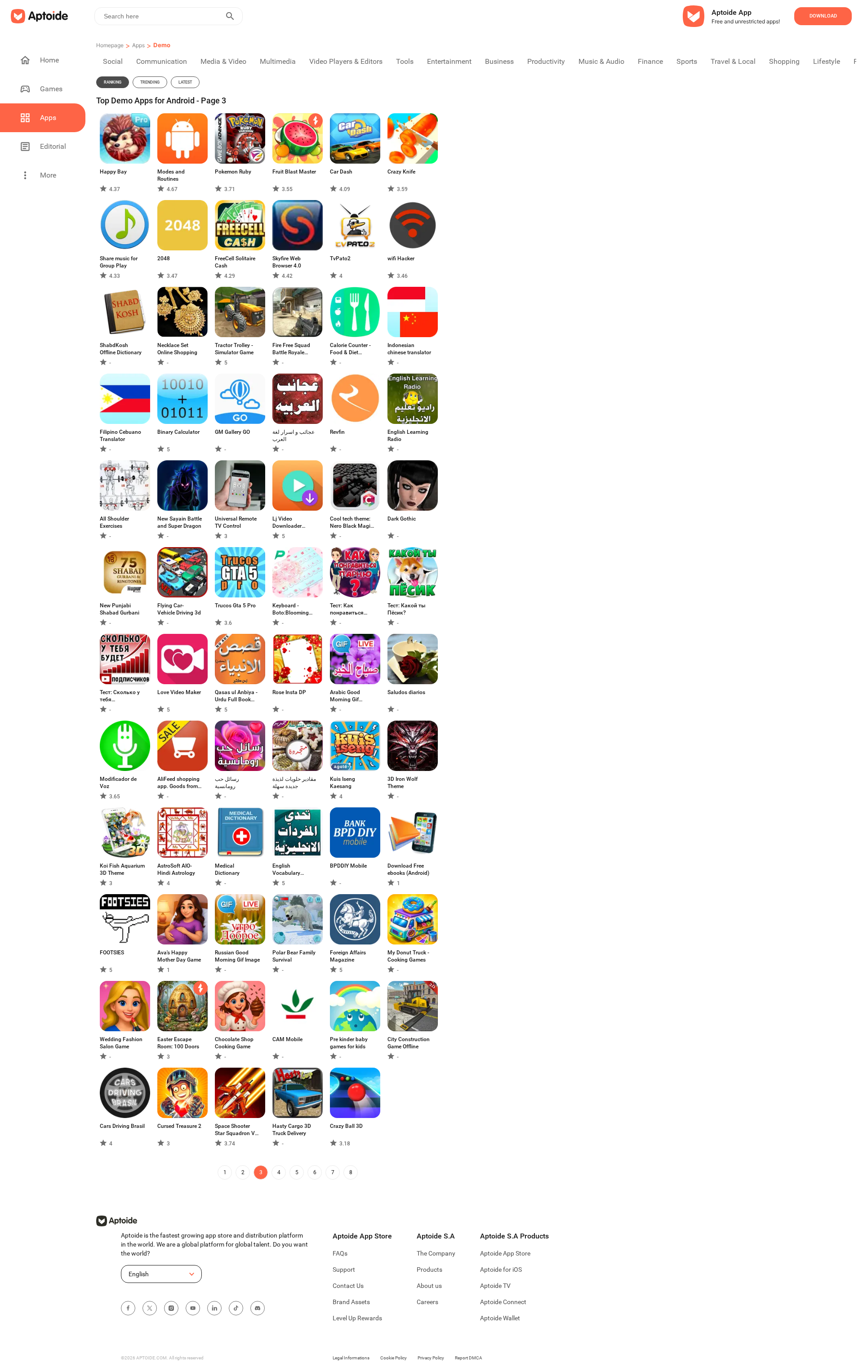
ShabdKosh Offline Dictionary (121, 349)
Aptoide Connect (503, 1301)
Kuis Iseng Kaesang (342, 782)
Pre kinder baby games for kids (349, 1043)
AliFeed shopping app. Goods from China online (178, 783)
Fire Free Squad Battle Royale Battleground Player (291, 349)
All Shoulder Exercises (114, 522)
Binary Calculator (178, 432)
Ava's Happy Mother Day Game (179, 956)
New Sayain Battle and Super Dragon (179, 522)
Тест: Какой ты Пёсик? (406, 609)
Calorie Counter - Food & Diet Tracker (350, 349)
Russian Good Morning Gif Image (237, 956)
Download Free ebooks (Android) (408, 869)
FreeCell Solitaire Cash (235, 262)
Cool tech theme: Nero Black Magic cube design (351, 523)
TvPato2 (340, 258)
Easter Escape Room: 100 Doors (178, 1043)
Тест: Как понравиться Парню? (347, 609)
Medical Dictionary (227, 869)
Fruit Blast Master (294, 172)
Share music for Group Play (119, 262)
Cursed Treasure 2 (179, 1126)
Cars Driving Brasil (122, 1126)
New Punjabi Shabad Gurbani (119, 609)
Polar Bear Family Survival (294, 956)
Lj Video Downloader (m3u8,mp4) (287, 523)
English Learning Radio (407, 435)
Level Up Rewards (357, 1318)
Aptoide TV (495, 1285)
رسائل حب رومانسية (227, 782)
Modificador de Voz (118, 782)
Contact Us (348, 1285)
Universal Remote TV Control (236, 522)
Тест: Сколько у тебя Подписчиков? (120, 696)
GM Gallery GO (232, 432)
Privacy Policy (431, 1357)
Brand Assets (351, 1301)
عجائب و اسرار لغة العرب (293, 435)
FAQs (340, 1253)
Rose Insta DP (289, 692)
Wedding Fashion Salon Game (121, 1043)
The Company (436, 1253)
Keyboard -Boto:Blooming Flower (290, 609)
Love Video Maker (179, 692)
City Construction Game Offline (408, 1043)
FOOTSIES (112, 952)
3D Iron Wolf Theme (402, 782)
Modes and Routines (171, 175)
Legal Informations (351, 1357)
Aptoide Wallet (500, 1318)
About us (429, 1285)
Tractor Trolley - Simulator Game (234, 349)
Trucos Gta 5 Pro (235, 605)
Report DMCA (468, 1357)
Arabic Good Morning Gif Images (345, 696)
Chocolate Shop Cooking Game (234, 1043)
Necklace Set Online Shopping (177, 349)
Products (429, 1269)
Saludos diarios (406, 692)
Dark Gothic (401, 519)
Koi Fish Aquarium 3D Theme (122, 869)
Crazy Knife (401, 172)
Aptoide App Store (505, 1253)
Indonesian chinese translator (409, 349)
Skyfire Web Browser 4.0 (286, 262)
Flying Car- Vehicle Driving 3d (179, 609)
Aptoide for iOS (501, 1269)
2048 (163, 258)
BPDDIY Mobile (348, 866)
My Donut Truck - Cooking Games (408, 956)
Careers (427, 1301)
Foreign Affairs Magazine (348, 956)
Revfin (337, 432)
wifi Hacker (400, 258)
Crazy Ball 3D (346, 1126)
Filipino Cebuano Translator (120, 435)
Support (344, 1269)
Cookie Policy (393, 1357)
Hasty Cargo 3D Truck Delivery (291, 1129)
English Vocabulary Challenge (286, 870)
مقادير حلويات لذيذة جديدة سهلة (294, 782)
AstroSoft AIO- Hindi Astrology (176, 869)
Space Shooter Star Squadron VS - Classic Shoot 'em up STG (236, 1130)
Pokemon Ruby (233, 172)
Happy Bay (113, 172)
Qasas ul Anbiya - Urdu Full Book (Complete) (236, 696)
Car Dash (341, 172)
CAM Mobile (287, 1039)
